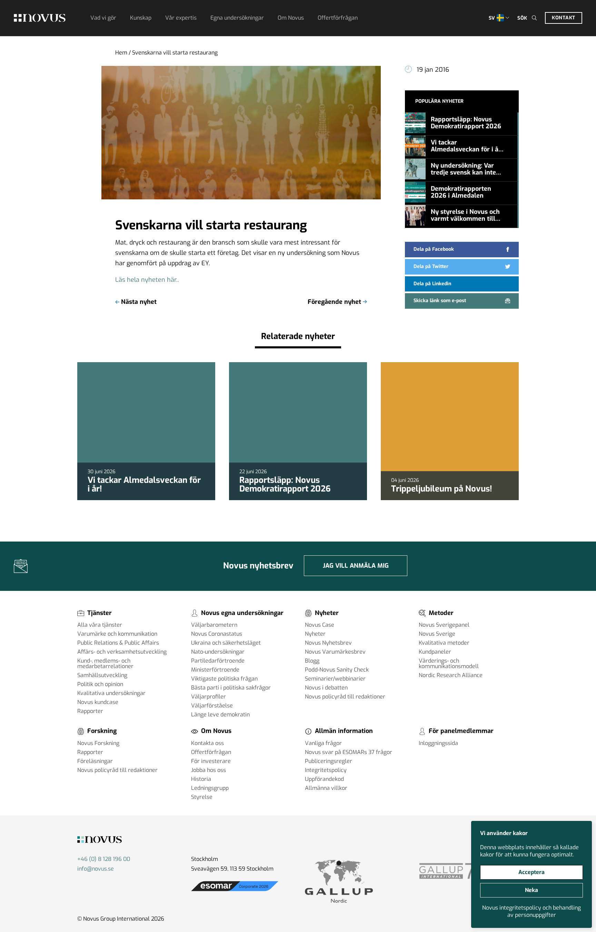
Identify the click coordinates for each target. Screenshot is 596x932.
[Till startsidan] (40, 18)
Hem (121, 52)
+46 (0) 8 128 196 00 (103, 859)
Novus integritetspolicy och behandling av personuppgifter (531, 911)
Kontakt (563, 17)
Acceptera (531, 872)
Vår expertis (181, 17)
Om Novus (291, 17)
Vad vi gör (103, 17)
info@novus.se (95, 868)
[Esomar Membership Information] (234, 891)
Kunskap (140, 17)
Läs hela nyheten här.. (147, 280)
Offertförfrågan (338, 17)
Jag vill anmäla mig (356, 566)
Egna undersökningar (237, 17)
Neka (531, 890)
